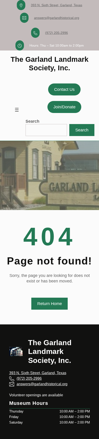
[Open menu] (17, 110)
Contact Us (64, 89)
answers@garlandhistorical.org (56, 18)
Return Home (49, 303)
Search (32, 121)
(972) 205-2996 (56, 33)
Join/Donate (64, 107)
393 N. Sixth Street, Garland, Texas (56, 5)
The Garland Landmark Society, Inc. (50, 351)
